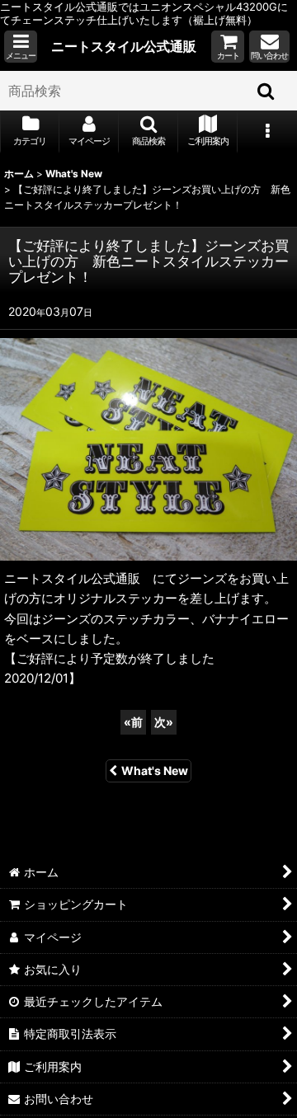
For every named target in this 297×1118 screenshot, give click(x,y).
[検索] (266, 90)
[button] (20, 47)
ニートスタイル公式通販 (123, 46)
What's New (154, 770)
